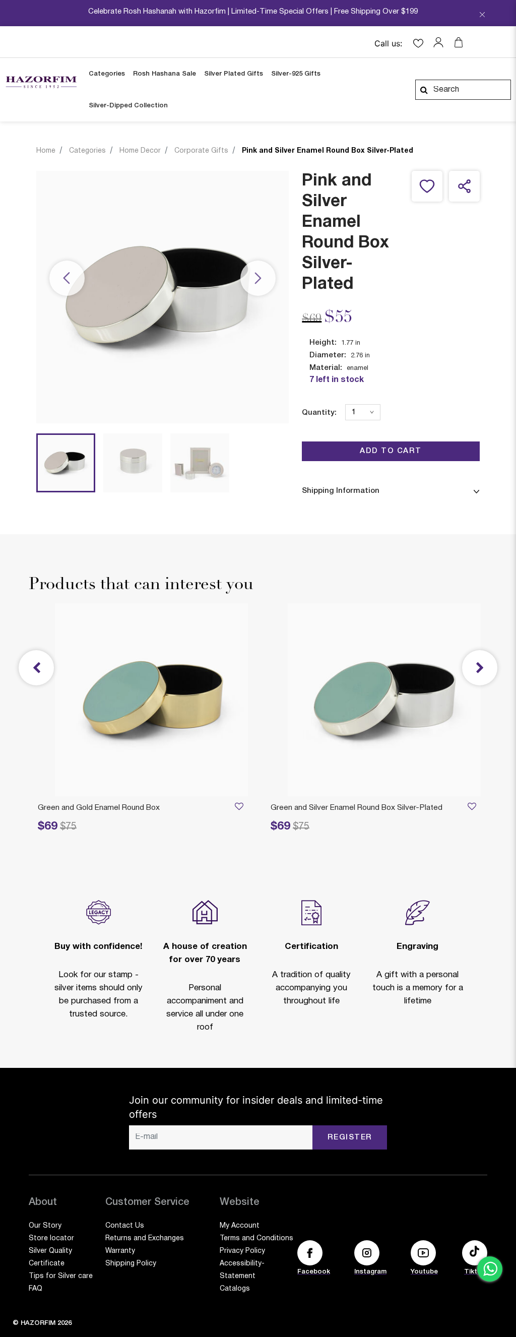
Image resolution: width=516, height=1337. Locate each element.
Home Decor (140, 151)
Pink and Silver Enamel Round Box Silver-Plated (327, 151)
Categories (87, 151)
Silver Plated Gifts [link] (233, 74)
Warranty (120, 1251)
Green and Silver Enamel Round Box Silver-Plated (356, 807)
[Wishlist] (472, 808)
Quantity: (319, 412)
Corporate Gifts (201, 151)
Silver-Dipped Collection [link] (128, 105)
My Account (240, 1226)
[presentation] (479, 667)
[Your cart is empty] (459, 42)
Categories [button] (107, 74)
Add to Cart (391, 451)
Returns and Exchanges (144, 1238)
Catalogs (235, 1289)
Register (350, 1137)
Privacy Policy (242, 1251)
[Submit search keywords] (423, 89)
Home (45, 151)
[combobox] (463, 90)
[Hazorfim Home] (41, 82)
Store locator (51, 1238)
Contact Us (124, 1226)
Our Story (45, 1226)
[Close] (482, 15)
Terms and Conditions (256, 1238)
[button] (440, 42)
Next (258, 279)
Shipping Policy (130, 1263)
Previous (67, 279)
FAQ (35, 1289)
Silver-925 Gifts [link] (295, 74)
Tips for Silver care (61, 1276)
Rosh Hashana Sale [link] (164, 74)
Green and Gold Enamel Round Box (99, 807)
